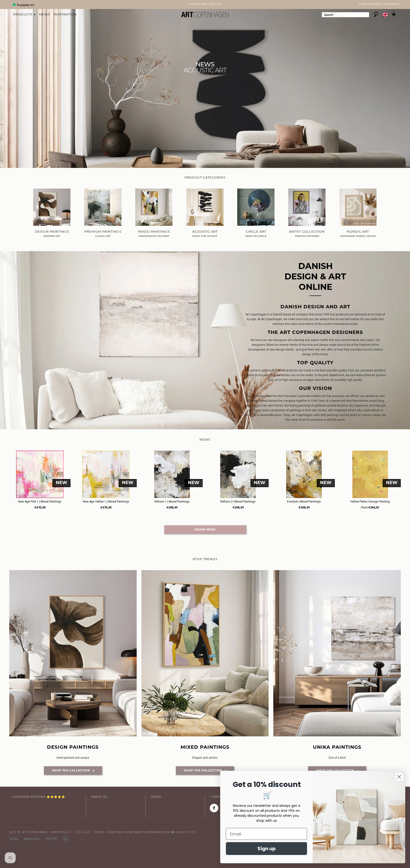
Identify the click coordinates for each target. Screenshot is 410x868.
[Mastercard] (32, 838)
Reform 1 (172, 501)
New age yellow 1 (106, 501)
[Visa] (14, 838)
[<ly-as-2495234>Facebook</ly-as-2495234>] (214, 808)
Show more (205, 529)
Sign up (266, 848)
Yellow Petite (370, 501)
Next (12, 5)
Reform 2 (238, 501)
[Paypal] (52, 838)
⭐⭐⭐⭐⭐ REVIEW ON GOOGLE (205, 4)
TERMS (155, 797)
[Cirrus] (65, 838)
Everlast (304, 501)
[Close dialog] (399, 777)
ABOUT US (99, 797)
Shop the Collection (67, 770)
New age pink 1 (39, 501)
